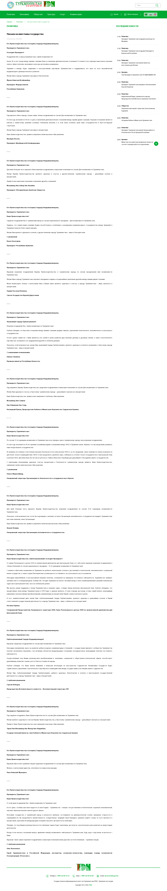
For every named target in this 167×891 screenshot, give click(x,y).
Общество (38, 14)
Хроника (124, 72)
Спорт (62, 14)
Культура (51, 14)
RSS (90, 885)
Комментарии (76, 14)
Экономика (24, 14)
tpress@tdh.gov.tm (111, 876)
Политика (11, 14)
